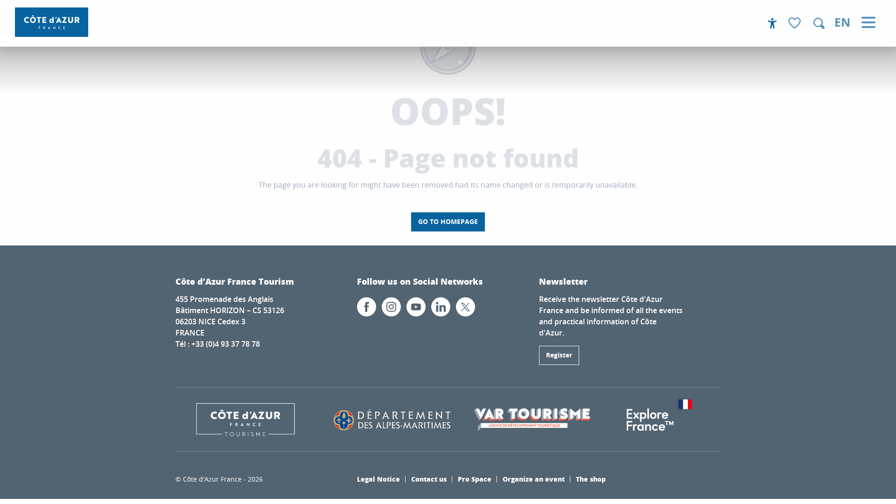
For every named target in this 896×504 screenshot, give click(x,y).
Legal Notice (378, 478)
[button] (819, 23)
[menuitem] (51, 22)
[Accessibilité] (772, 23)
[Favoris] (796, 24)
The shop (591, 478)
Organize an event (534, 478)
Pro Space (474, 478)
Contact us (429, 478)
